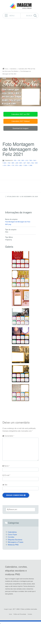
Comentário (9, 436)
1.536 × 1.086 (27, 165)
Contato (30, 614)
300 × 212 (25, 160)
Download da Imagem (20, 128)
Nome (7, 466)
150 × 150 (17, 160)
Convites (11, 537)
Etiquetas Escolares (15, 539)
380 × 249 (15, 163)
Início (10, 614)
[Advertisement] (20, 43)
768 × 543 (32, 160)
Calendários (12, 532)
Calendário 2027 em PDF (20, 114)
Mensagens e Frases (15, 542)
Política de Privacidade (20, 614)
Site (6, 485)
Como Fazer (12, 534)
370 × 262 (18, 165)
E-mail (7, 475)
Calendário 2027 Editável (21, 121)
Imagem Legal (8, 609)
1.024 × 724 (6, 163)
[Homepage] (20, 5)
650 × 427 (22, 163)
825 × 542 (30, 163)
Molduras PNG (13, 544)
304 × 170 (11, 165)
